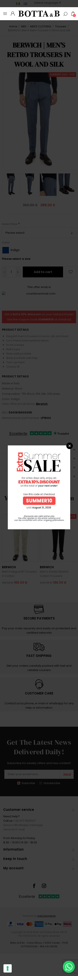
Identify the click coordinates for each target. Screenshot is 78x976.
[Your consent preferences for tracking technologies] (7, 968)
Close (69, 446)
